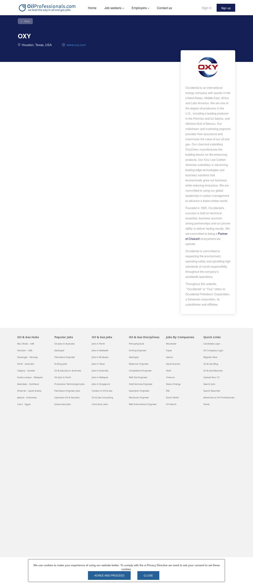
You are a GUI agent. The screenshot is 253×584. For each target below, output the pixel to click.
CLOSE (148, 575)
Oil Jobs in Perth (62, 377)
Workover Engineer (139, 397)
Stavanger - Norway (27, 357)
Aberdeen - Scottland (28, 383)
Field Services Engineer (141, 383)
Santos (169, 357)
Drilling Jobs (60, 363)
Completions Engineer (140, 370)
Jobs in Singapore (101, 383)
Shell (168, 370)
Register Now (210, 357)
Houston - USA (24, 350)
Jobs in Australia (100, 370)
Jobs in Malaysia (100, 377)
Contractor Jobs (100, 404)
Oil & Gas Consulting (102, 397)
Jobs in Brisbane (100, 357)
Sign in (207, 8)
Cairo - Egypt (24, 404)
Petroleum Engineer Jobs (67, 390)
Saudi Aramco (173, 363)
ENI (168, 390)
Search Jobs (209, 383)
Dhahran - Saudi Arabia (29, 390)
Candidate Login (211, 343)
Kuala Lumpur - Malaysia (30, 377)
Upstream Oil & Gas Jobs (66, 397)
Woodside (171, 343)
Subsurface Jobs (62, 404)
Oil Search (171, 404)
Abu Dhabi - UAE (25, 343)
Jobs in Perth (98, 343)
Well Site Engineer (138, 377)
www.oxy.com (76, 45)
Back (27, 21)
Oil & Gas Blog (210, 363)
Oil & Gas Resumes (213, 370)
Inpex (169, 350)
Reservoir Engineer (139, 363)
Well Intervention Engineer (143, 404)
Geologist (59, 350)
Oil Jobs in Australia (64, 343)
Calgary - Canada (26, 370)
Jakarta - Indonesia (27, 397)
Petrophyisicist (136, 343)
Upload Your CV (211, 377)
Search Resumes (211, 390)
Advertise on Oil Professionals (218, 397)
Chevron (170, 377)
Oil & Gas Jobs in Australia (67, 370)
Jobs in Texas (98, 363)
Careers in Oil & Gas (102, 390)
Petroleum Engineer (64, 357)
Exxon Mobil (172, 397)
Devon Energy (173, 383)
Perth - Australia (25, 363)
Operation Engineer (139, 390)
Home (206, 404)
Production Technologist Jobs (69, 383)
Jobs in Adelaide (100, 350)
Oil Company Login (213, 350)
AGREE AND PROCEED (109, 575)
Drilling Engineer (137, 350)
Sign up (226, 8)
